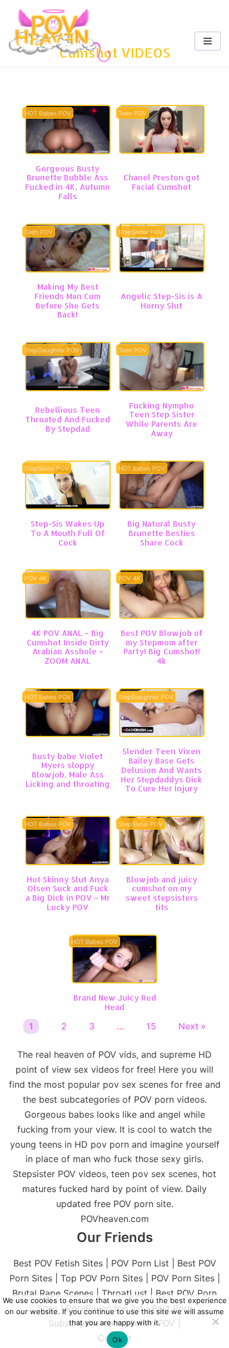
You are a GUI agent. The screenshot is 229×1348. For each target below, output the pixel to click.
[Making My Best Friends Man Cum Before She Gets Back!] (68, 269)
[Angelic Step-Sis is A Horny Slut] (162, 269)
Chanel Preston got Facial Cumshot (161, 182)
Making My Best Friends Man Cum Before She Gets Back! (67, 300)
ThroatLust (124, 1293)
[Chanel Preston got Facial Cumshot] (162, 150)
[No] (215, 1321)
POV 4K (35, 578)
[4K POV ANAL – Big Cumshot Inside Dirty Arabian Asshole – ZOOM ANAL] (68, 615)
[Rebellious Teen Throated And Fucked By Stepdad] (68, 387)
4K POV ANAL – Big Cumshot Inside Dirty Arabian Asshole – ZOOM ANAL (68, 646)
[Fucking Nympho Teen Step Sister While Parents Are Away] (162, 387)
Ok (117, 1339)
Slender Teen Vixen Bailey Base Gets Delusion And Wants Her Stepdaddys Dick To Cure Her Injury (161, 769)
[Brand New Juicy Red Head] (114, 980)
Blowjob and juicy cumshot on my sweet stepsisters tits (162, 893)
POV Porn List (140, 1263)
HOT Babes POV (47, 113)
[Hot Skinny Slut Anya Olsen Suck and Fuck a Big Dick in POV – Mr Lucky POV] (68, 861)
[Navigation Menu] (208, 41)
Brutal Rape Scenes (52, 1293)
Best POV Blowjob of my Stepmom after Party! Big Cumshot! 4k (162, 646)
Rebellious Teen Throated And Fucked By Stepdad (67, 419)
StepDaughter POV (51, 350)
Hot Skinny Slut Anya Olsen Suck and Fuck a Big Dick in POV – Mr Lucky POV (68, 893)
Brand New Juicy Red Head (114, 1002)
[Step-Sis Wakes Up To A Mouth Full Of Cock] (68, 506)
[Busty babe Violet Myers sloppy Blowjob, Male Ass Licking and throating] (68, 733)
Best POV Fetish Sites (58, 1263)
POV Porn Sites (183, 1278)
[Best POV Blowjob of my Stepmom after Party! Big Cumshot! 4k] (162, 615)
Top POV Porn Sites (102, 1278)
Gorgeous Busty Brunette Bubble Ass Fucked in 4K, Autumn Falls (67, 182)
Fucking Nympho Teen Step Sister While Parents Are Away (161, 419)
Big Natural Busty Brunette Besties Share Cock (161, 533)
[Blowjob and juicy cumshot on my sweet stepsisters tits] (162, 861)
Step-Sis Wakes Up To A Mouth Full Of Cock (68, 533)
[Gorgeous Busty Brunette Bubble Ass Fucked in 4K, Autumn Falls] (68, 150)
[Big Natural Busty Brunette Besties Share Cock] (162, 506)
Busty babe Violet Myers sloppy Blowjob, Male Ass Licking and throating (68, 770)
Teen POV (132, 113)
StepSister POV (140, 232)
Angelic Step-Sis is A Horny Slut (161, 300)
